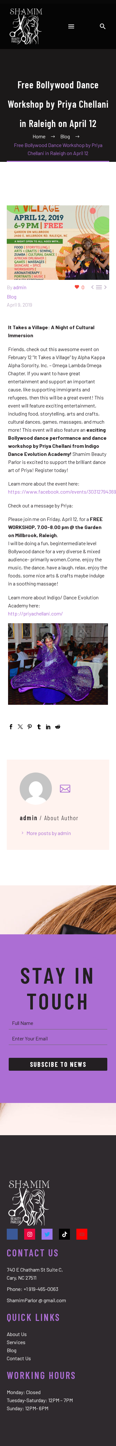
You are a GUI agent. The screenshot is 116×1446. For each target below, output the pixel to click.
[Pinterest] (29, 726)
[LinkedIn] (48, 726)
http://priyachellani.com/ (35, 613)
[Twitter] (20, 726)
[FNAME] (58, 1023)
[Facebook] (11, 726)
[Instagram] (29, 1234)
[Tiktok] (64, 1234)
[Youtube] (81, 1234)
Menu (71, 26)
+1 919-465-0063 (41, 1289)
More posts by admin (48, 833)
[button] (103, 26)
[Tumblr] (39, 726)
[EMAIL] (58, 1038)
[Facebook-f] (12, 1234)
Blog (11, 296)
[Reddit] (57, 726)
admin (19, 287)
